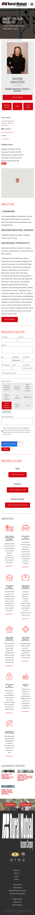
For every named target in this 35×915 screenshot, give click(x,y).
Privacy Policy (17, 912)
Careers (16, 879)
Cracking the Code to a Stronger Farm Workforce (7, 776)
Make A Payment (17, 905)
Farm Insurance (17, 887)
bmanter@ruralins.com (7, 132)
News (16, 876)
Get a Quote (9, 805)
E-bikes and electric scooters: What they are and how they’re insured (25, 777)
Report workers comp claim (17, 505)
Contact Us (16, 870)
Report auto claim (17, 474)
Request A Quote (7, 106)
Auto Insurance (17, 884)
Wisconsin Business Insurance (17, 890)
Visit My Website (17, 97)
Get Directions (5, 125)
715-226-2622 (5, 139)
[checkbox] (17, 398)
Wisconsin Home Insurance (17, 893)
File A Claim (28, 106)
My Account (25, 805)
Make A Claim (17, 902)
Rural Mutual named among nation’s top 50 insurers (7, 792)
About (17, 106)
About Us (16, 873)
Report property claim (17, 490)
